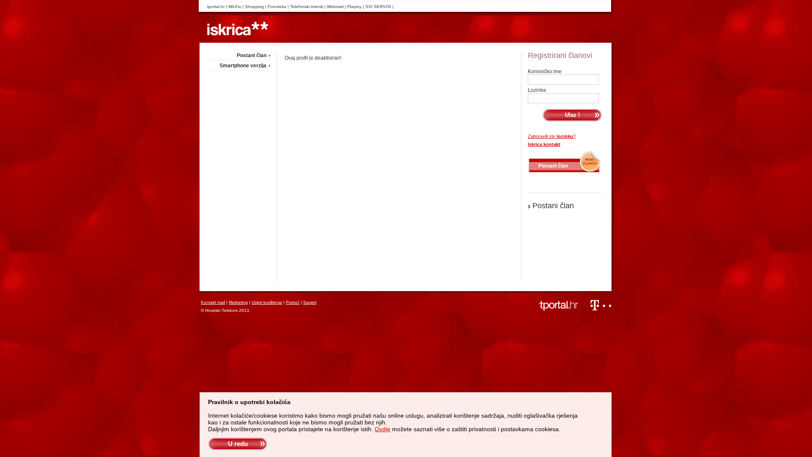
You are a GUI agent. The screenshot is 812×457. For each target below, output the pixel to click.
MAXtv (234, 6)
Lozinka (537, 90)
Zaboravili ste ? (552, 136)
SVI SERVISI (378, 6)
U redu (238, 443)
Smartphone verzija (242, 66)
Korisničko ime (545, 71)
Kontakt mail (213, 302)
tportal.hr (216, 6)
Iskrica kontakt (544, 144)
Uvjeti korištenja (267, 302)
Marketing (238, 302)
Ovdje (382, 429)
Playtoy (354, 6)
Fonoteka (277, 6)
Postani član (251, 55)
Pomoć (292, 302)
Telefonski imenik (306, 6)
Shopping (254, 6)
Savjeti (309, 302)
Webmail (335, 6)
